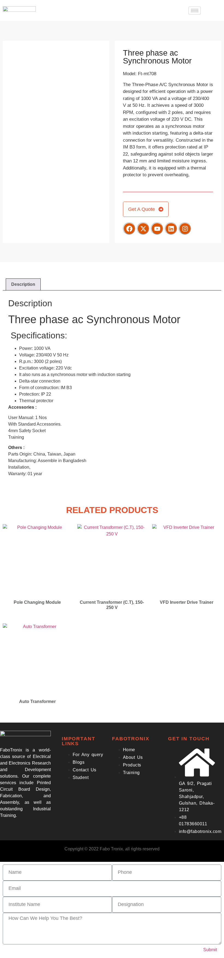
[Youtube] (157, 228)
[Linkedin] (171, 228)
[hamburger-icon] (194, 10)
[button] (213, 9)
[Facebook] (129, 228)
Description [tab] (23, 284)
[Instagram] (185, 228)
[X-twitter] (143, 228)
